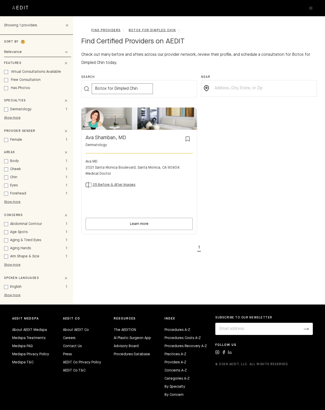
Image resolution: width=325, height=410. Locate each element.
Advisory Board (126, 346)
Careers (69, 338)
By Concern (174, 395)
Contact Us (72, 346)
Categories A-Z (177, 378)
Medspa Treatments (28, 338)
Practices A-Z (175, 354)
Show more (12, 117)
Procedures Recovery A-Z (186, 346)
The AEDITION (125, 330)
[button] (199, 246)
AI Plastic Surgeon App (132, 338)
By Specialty (175, 386)
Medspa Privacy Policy (30, 354)
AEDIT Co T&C (74, 370)
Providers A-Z (175, 362)
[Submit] (306, 329)
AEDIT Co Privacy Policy (82, 362)
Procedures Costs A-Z (183, 338)
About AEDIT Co (76, 330)
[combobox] (263, 88)
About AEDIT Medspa (29, 330)
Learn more (139, 224)
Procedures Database (132, 354)
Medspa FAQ (22, 346)
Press (67, 354)
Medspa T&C (23, 362)
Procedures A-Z (177, 330)
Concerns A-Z (176, 370)
